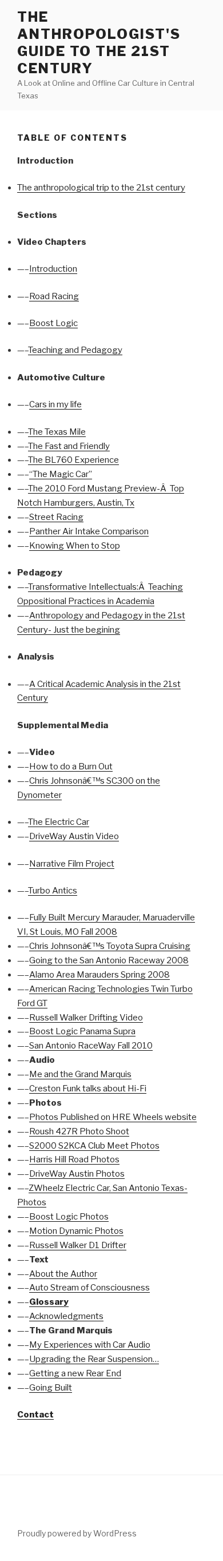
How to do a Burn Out (71, 766)
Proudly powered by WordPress (77, 1533)
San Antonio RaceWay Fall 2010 (91, 1045)
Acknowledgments (66, 1316)
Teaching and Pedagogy (75, 350)
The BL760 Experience (73, 460)
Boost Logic (53, 323)
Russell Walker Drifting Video (86, 1017)
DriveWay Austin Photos (77, 1174)
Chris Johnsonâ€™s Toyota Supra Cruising (109, 946)
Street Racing (56, 517)
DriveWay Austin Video (74, 836)
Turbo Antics (52, 890)
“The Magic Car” (60, 474)
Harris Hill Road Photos (74, 1159)
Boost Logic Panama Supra (82, 1031)
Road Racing (54, 296)
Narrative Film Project (71, 864)
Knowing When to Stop (74, 546)
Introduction (53, 269)
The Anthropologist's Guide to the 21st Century (99, 43)
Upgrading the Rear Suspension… (94, 1359)
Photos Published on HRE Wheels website (113, 1117)
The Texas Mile (57, 432)
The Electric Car (58, 822)
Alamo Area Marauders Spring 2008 (99, 975)
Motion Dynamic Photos (76, 1231)
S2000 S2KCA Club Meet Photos (94, 1146)
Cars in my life (55, 404)
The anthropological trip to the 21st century (101, 187)
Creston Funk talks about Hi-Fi (87, 1088)
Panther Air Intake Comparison (89, 531)
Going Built (50, 1388)
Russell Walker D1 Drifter (77, 1245)
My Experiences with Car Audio (89, 1345)
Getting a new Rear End (75, 1373)
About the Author (63, 1274)
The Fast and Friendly (69, 446)
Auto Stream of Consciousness (89, 1287)
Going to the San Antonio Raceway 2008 (109, 960)
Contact (35, 1414)
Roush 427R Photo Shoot (79, 1131)
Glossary (49, 1302)
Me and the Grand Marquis (80, 1074)
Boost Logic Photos (69, 1217)
